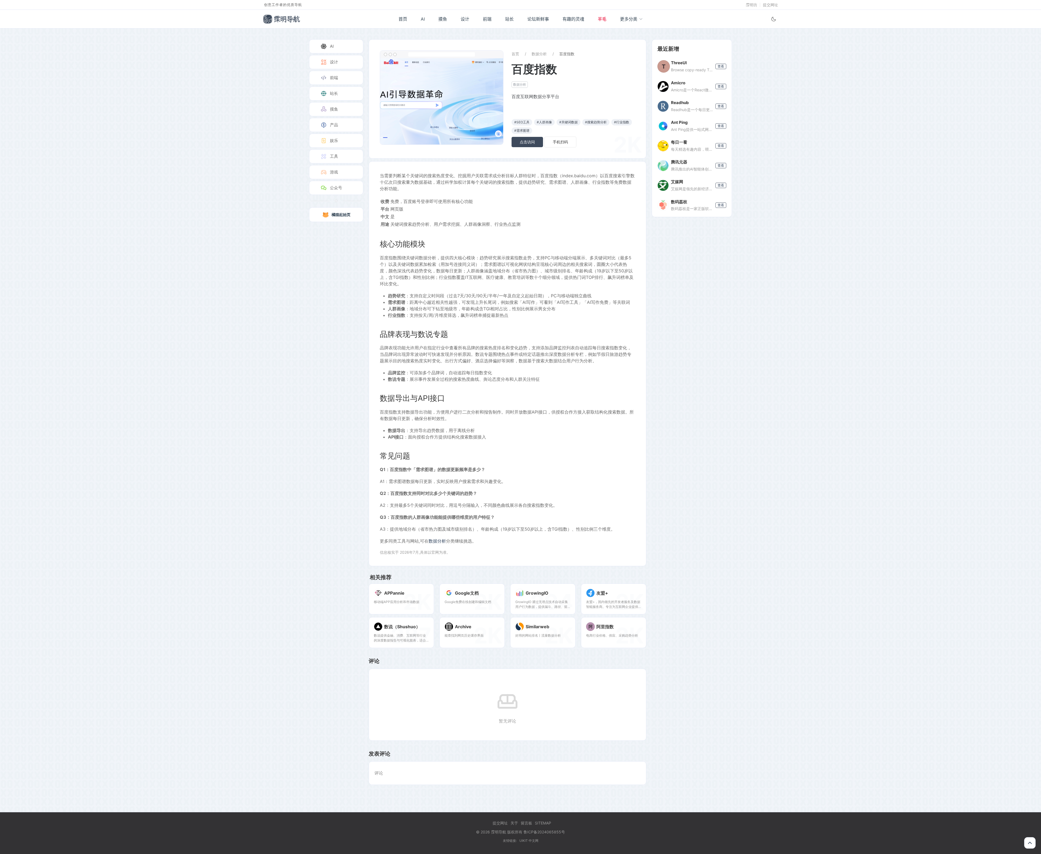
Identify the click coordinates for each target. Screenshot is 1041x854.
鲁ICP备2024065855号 (544, 832)
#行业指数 (621, 122)
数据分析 (539, 53)
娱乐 (334, 140)
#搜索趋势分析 (596, 122)
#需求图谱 (521, 130)
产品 (334, 124)
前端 (487, 19)
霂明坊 (751, 4)
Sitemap (543, 823)
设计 (465, 19)
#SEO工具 (521, 122)
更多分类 (628, 19)
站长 (509, 19)
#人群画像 (544, 122)
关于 (514, 823)
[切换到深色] (773, 19)
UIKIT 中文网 (528, 841)
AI (423, 19)
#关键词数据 (568, 122)
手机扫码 (560, 142)
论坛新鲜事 (538, 19)
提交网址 (770, 4)
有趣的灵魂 (573, 19)
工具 (334, 156)
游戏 (334, 172)
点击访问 (527, 142)
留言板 (526, 823)
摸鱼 (442, 19)
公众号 (336, 187)
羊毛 (602, 19)
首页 (403, 19)
